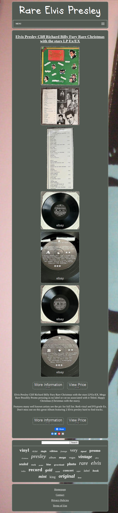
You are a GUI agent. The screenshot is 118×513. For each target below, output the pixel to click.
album (52, 457)
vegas (72, 457)
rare (83, 463)
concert (68, 470)
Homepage (60, 489)
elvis (96, 463)
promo (94, 450)
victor (35, 451)
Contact (60, 494)
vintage (85, 456)
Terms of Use (60, 505)
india (23, 471)
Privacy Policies (60, 500)
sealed (23, 464)
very (74, 450)
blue (48, 464)
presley (38, 456)
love (79, 477)
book (96, 470)
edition (53, 451)
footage (64, 451)
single (44, 451)
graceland (59, 465)
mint (43, 476)
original (67, 476)
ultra (97, 458)
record (35, 469)
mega (62, 457)
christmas (25, 458)
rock (33, 465)
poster (41, 465)
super (79, 471)
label (87, 470)
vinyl (24, 450)
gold (48, 470)
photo (71, 464)
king (53, 477)
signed (83, 451)
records (57, 471)
